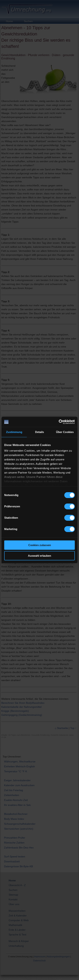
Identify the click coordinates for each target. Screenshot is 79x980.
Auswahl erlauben (39, 555)
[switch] (69, 506)
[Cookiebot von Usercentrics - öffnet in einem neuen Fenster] (59, 421)
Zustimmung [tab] (14, 432)
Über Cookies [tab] (65, 432)
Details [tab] (39, 432)
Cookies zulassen (39, 545)
